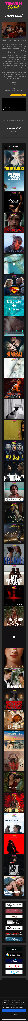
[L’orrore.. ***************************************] (14, 616)
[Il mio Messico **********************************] (14, 554)
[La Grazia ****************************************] (14, 658)
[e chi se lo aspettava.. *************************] (14, 430)
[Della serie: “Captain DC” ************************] (14, 285)
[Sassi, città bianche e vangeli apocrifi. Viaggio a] (14, 637)
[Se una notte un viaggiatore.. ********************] (14, 741)
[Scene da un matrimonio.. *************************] (14, 699)
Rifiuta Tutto (14, 1018)
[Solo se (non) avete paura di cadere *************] (14, 513)
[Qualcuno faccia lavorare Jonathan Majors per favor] (14, 202)
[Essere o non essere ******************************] (14, 782)
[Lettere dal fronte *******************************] (14, 160)
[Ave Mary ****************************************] (14, 471)
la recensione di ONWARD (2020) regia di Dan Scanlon (12, 121)
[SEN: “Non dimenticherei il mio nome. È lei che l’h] (14, 264)
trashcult (19, 19)
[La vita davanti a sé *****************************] (14, 823)
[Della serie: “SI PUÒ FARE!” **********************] (14, 347)
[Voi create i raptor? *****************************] (14, 181)
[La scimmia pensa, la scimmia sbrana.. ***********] (14, 844)
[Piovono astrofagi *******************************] (14, 720)
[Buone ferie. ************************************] (14, 803)
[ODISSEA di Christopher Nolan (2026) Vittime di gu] (14, 243)
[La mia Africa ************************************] (14, 575)
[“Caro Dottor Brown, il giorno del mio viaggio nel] (14, 409)
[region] (14, 1009)
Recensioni (6, 114)
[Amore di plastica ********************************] (14, 761)
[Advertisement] (14, 994)
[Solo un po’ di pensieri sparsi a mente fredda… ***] (14, 533)
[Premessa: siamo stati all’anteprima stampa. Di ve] (14, 223)
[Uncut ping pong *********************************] (14, 865)
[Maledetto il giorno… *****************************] (14, 678)
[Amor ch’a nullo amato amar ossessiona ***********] (14, 492)
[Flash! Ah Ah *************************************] (14, 388)
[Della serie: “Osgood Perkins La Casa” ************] (14, 326)
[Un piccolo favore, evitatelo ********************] (14, 451)
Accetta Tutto (14, 1010)
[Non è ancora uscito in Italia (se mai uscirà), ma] (14, 596)
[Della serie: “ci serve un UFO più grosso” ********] (14, 368)
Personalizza (14, 1014)
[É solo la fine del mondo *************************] (14, 886)
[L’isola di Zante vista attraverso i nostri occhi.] (14, 306)
